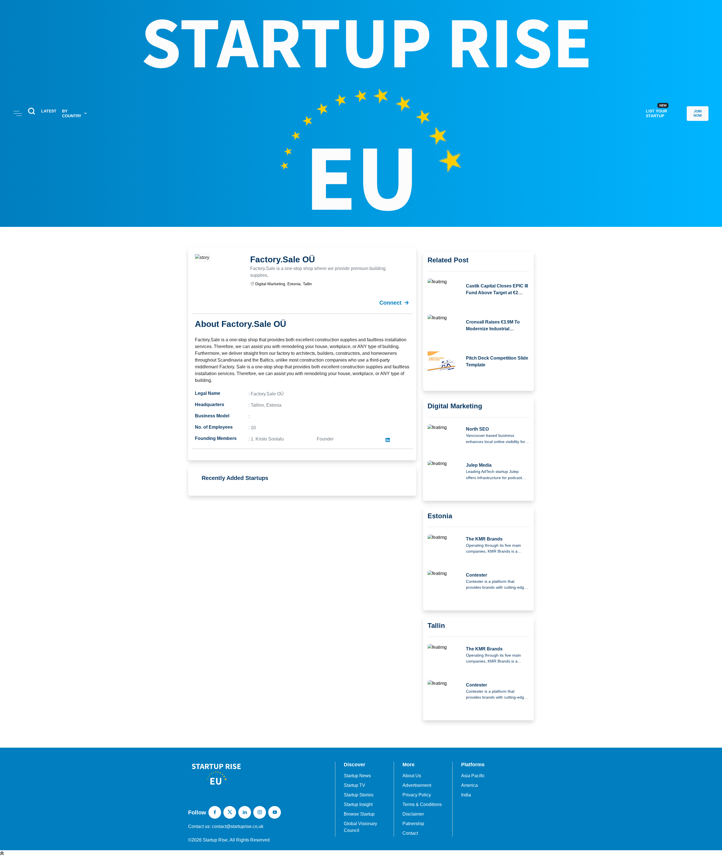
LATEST (48, 111)
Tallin (307, 284)
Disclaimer (413, 814)
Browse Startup (359, 814)
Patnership (413, 823)
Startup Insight (358, 804)
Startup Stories (358, 794)
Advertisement (416, 785)
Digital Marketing (270, 284)
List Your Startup (656, 111)
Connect (390, 303)
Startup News (357, 775)
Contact (410, 833)
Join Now (698, 113)
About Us (411, 775)
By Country (71, 113)
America (469, 785)
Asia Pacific (473, 775)
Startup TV (354, 785)
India (466, 794)
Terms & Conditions (422, 804)
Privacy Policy (416, 794)
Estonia (294, 284)
